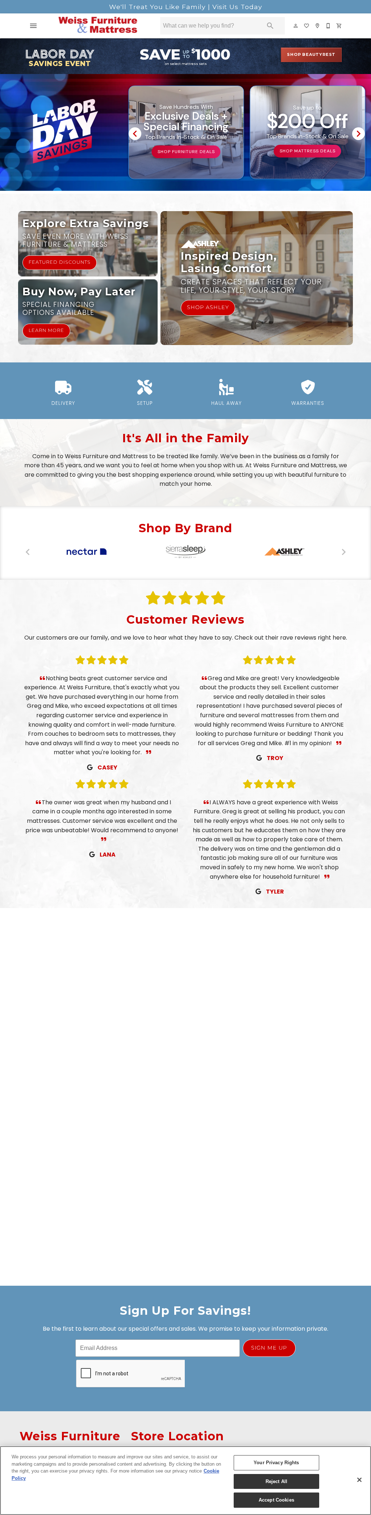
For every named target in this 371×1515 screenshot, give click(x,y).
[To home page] (97, 26)
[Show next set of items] (358, 134)
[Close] (359, 1480)
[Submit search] (270, 25)
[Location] (317, 25)
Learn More (46, 330)
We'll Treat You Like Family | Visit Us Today (185, 7)
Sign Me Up (269, 1348)
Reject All (276, 1481)
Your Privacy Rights (276, 1462)
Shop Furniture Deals (186, 152)
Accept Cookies (276, 1500)
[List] (307, 25)
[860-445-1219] (328, 25)
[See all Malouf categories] (185, 552)
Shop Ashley (208, 307)
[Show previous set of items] (134, 134)
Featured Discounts (60, 262)
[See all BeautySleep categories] (86, 552)
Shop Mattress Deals (307, 151)
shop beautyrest (311, 54)
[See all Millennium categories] (284, 552)
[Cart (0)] (339, 25)
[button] (33, 25)
